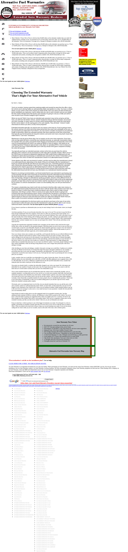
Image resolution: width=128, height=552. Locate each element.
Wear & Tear (19, 19)
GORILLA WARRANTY (41, 400)
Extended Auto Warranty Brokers (43, 474)
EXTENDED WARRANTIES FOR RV (43, 532)
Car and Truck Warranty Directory (43, 478)
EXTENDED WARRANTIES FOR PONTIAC (22, 510)
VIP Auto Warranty (18, 452)
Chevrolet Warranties (18, 408)
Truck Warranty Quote (40, 424)
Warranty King (39, 430)
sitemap (58, 388)
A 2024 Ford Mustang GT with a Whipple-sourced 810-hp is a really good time (66, 335)
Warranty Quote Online (41, 426)
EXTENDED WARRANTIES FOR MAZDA (44, 526)
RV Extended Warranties (19, 486)
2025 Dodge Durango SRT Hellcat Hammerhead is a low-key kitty (62, 331)
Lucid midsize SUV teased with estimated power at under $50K (61, 336)
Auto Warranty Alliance (18, 446)
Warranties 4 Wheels (40, 466)
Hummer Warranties (40, 408)
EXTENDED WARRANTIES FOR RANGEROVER (24, 514)
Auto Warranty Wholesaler (41, 548)
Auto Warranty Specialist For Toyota (43, 506)
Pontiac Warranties (18, 480)
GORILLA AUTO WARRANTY (42, 402)
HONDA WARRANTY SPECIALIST (43, 516)
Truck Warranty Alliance (18, 450)
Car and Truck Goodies (18, 442)
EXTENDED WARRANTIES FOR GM (43, 442)
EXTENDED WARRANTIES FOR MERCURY (45, 530)
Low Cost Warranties (18, 462)
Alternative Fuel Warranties (19, 394)
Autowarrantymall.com (40, 432)
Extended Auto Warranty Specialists (21, 422)
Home (2, 19)
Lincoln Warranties (18, 458)
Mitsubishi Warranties (18, 472)
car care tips (47, 371)
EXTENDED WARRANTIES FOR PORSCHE (23, 506)
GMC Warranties (39, 394)
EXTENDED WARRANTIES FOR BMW (44, 444)
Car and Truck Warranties (41, 476)
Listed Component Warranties (20, 460)
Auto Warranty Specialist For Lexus (43, 502)
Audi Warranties (17, 396)
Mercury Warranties (18, 468)
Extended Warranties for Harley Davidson (44, 472)
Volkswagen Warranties (41, 458)
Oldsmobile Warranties (18, 476)
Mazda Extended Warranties (20, 464)
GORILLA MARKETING (41, 398)
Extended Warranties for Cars (20, 426)
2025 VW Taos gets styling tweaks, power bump (57, 327)
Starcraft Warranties (18, 492)
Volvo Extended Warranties (41, 460)
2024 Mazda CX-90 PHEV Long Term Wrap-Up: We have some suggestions (65, 328)
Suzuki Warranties (17, 496)
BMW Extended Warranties (19, 400)
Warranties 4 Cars (40, 462)
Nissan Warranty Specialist (41, 514)
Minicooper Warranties (18, 470)
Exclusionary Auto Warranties (20, 420)
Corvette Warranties (18, 414)
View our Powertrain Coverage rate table (20, 34)
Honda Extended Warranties (42, 406)
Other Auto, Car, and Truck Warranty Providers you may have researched (46, 383)
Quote (64, 19)
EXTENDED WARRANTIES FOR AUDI (44, 438)
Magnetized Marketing (40, 550)
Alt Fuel (54, 19)
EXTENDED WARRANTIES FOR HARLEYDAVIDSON (47, 534)
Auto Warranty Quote (40, 480)
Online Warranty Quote (41, 484)
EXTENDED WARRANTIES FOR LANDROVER (45, 546)
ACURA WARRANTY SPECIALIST (43, 522)
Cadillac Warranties (18, 406)
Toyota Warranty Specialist (41, 508)
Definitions (28, 19)
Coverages (37, 19)
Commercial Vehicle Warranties (20, 412)
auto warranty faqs (36, 371)
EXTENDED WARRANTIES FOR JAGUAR (44, 452)
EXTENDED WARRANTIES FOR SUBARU (44, 542)
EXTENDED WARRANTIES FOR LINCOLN (44, 536)
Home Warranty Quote (40, 482)
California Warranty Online (41, 488)
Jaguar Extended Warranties (42, 414)
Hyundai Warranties (40, 410)
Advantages (10, 19)
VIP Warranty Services (18, 454)
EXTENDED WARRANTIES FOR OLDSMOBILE (45, 544)
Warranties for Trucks (40, 470)
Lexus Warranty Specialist (41, 512)
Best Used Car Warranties (41, 434)
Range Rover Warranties (19, 484)
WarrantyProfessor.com (41, 486)
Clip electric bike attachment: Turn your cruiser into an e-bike (61, 338)
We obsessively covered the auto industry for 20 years (58, 325)
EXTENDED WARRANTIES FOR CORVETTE (23, 432)
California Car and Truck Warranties (43, 490)
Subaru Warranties (18, 494)
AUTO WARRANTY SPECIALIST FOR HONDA (45, 518)
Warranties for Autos (40, 464)
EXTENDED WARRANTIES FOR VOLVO (22, 508)
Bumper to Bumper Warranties (20, 404)
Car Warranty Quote (40, 428)
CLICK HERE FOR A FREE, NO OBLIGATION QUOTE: (27, 363)
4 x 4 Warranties (17, 388)
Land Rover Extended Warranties (43, 420)
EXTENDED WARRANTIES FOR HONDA (44, 440)
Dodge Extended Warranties (20, 416)
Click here (39, 48)
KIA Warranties (39, 418)
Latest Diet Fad (17, 444)
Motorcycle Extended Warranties (20, 474)
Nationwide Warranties (40, 494)
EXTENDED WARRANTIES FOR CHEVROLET (45, 450)
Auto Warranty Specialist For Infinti (43, 504)
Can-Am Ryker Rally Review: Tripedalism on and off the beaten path (63, 333)
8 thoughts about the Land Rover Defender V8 (57, 341)
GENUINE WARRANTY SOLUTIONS (43, 524)
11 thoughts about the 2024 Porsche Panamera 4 (57, 339)
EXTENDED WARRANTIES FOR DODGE (22, 430)
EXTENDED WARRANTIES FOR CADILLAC (23, 504)
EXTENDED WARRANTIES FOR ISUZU (22, 436)
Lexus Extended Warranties (42, 422)
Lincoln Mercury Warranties (19, 456)
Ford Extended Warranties (41, 392)
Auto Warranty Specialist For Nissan (43, 500)
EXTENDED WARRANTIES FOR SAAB (22, 512)
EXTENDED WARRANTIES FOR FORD (22, 440)
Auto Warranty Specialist (19, 428)
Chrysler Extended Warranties (20, 410)
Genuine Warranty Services (41, 396)
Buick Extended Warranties (19, 402)
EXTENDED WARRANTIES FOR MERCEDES (23, 516)
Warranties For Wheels (40, 468)
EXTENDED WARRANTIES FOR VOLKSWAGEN (24, 438)
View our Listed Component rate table (19, 33)
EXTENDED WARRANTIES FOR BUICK (44, 454)
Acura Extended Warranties (19, 390)
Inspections (46, 19)
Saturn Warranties (17, 490)
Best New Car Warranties (41, 436)
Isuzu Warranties (39, 412)
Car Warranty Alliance (18, 448)
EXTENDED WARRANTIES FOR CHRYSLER (45, 448)
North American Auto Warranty (42, 498)
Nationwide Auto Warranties (41, 496)
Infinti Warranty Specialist (41, 510)
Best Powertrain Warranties (41, 492)
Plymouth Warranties (18, 478)
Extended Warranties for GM (20, 424)
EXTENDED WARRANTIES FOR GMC (21, 502)
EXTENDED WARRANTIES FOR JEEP (22, 434)
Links (59, 19)
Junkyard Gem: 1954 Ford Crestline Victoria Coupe (58, 330)
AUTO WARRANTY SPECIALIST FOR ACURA (45, 520)
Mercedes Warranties (18, 466)
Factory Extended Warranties (42, 388)
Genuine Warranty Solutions (42, 404)
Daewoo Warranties (18, 418)
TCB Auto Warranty (18, 500)
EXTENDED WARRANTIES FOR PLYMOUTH (45, 528)
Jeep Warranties (39, 416)
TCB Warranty (17, 498)
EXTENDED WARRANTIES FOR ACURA (44, 446)
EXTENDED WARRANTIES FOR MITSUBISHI (45, 538)
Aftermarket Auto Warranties (19, 392)
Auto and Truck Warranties (19, 398)
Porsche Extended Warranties (20, 482)
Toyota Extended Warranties (42, 456)
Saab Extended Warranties (19, 488)
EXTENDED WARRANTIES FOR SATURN (44, 540)
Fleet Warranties (39, 390)
